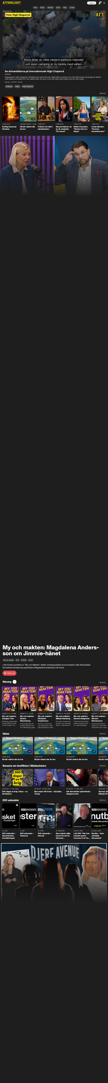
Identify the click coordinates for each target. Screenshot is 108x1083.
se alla (102, 93)
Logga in (92, 3)
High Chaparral (28, 86)
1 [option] (14, 682)
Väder (17, 86)
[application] (54, 40)
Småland (9, 86)
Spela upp (11, 673)
